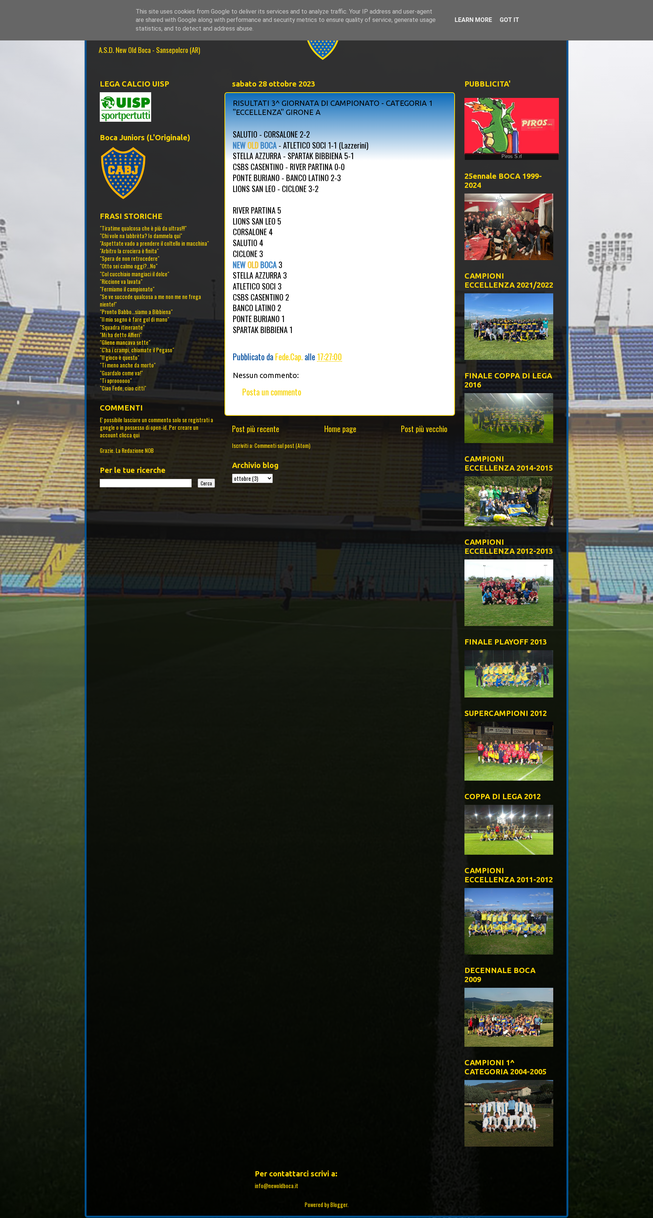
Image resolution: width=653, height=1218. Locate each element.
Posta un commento (271, 392)
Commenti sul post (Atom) (282, 445)
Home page (340, 428)
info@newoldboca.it (276, 1186)
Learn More (473, 19)
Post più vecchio (424, 428)
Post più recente (255, 428)
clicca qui (129, 435)
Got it (509, 19)
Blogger (338, 1205)
